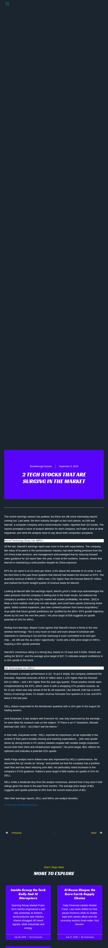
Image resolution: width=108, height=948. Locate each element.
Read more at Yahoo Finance (20, 805)
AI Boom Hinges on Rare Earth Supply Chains (79, 894)
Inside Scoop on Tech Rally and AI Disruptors (28, 894)
